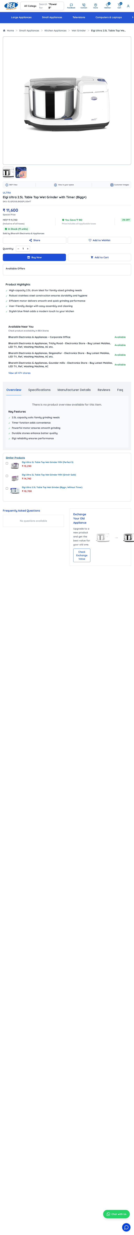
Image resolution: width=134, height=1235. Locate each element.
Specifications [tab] (39, 390)
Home (10, 30)
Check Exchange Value (81, 555)
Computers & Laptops (109, 17)
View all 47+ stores (19, 373)
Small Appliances (52, 17)
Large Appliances (21, 17)
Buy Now (36, 257)
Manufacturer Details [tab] (74, 390)
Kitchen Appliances (55, 30)
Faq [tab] (120, 390)
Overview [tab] (13, 390)
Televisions (79, 17)
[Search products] (57, 6)
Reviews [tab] (104, 390)
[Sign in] (128, 6)
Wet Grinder (79, 30)
